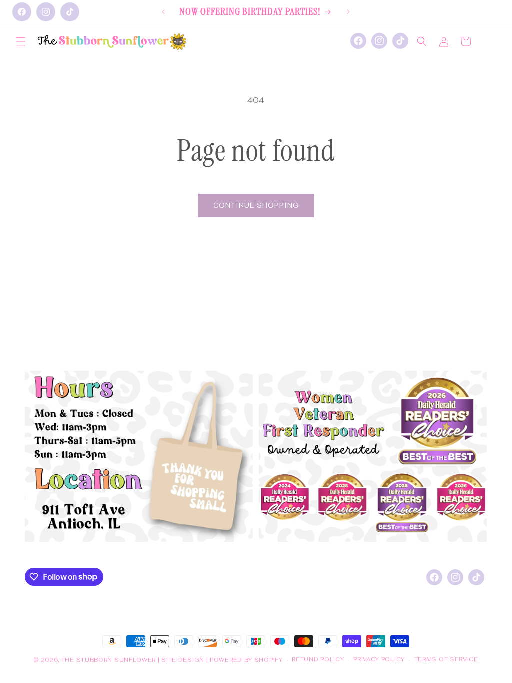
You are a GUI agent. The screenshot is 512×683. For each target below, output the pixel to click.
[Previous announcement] (163, 12)
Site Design (183, 660)
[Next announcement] (349, 12)
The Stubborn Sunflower (109, 660)
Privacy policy (379, 659)
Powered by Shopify (246, 660)
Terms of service (446, 659)
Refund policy (318, 659)
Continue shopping (256, 206)
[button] (21, 41)
